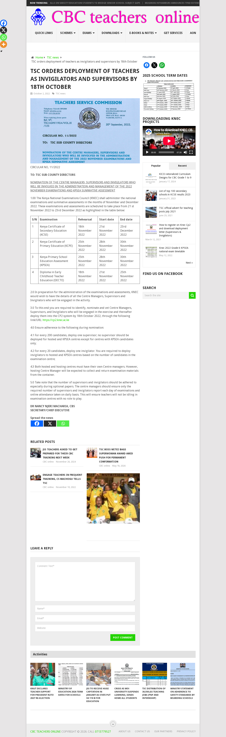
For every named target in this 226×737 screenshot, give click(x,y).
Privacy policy (186, 731)
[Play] (147, 152)
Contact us (142, 731)
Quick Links (44, 33)
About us (124, 731)
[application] (169, 141)
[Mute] (185, 152)
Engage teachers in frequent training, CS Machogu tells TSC (62, 478)
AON (193, 33)
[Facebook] (37, 423)
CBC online (48, 461)
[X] (50, 423)
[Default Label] (162, 65)
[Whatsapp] (63, 423)
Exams (87, 33)
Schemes (66, 33)
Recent (182, 165)
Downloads (110, 33)
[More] (3, 44)
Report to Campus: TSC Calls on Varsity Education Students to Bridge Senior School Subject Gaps (68, 3)
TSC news (61, 93)
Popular (156, 165)
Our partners (163, 731)
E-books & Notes (141, 33)
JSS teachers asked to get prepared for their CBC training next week (60, 453)
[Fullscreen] (191, 152)
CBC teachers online (45, 731)
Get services (173, 33)
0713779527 (102, 731)
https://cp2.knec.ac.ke (56, 320)
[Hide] (1, 51)
